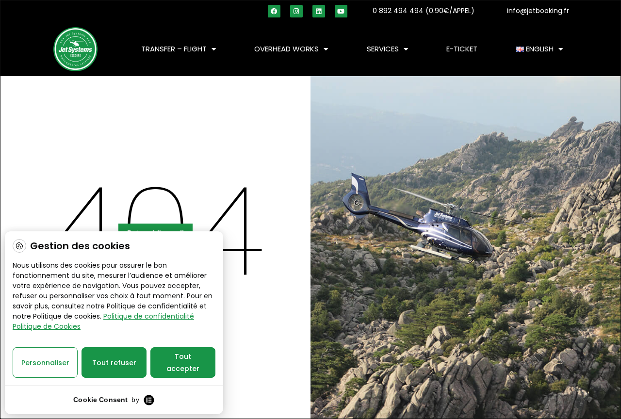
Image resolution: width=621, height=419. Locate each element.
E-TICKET (461, 49)
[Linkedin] (318, 11)
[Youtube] (341, 11)
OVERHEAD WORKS (286, 49)
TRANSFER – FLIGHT (174, 49)
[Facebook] (274, 11)
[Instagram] (296, 11)
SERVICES (383, 49)
